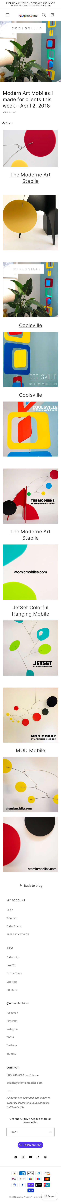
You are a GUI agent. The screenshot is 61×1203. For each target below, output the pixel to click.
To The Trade (14, 973)
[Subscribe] (50, 1132)
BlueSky (11, 1053)
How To (11, 965)
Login (10, 910)
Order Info (13, 957)
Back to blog (33, 885)
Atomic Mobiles (24, 1197)
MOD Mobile (30, 750)
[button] (7, 15)
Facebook (12, 1012)
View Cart (12, 918)
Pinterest (12, 1020)
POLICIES (12, 990)
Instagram (12, 1029)
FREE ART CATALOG (18, 934)
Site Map (12, 981)
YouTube (12, 1045)
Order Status (14, 926)
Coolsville (30, 325)
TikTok (10, 1037)
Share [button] (9, 123)
